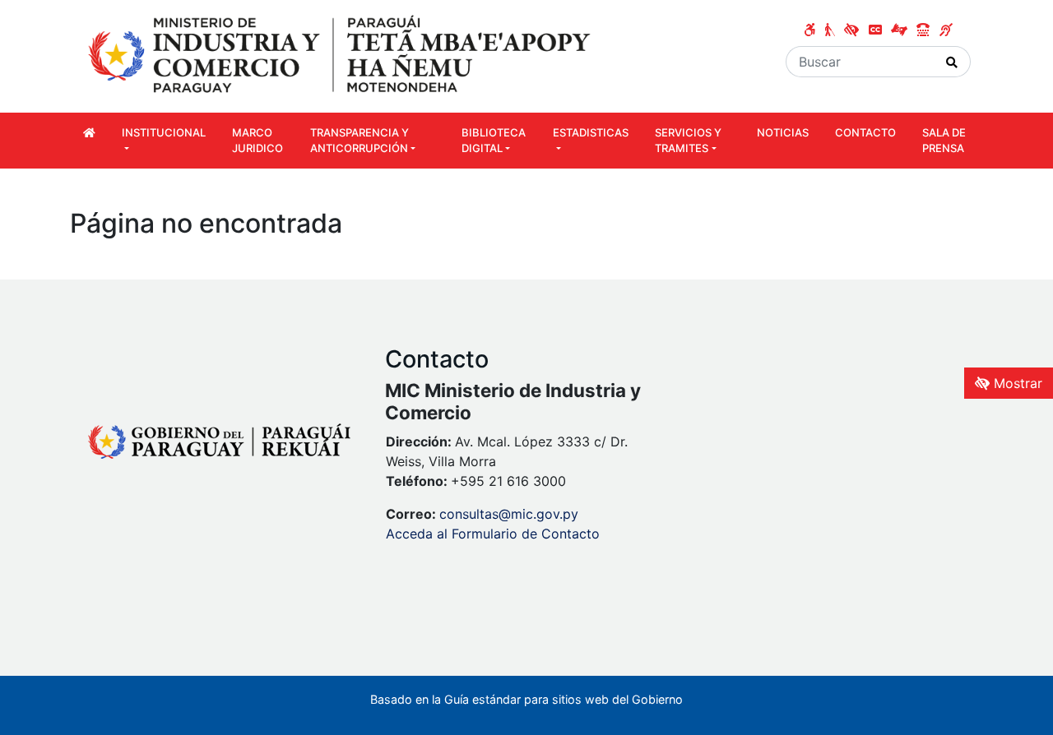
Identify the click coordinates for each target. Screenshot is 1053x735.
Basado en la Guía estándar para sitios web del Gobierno (526, 699)
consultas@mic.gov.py (508, 514)
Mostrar (1016, 383)
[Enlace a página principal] (341, 55)
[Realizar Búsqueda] (952, 61)
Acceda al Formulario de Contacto (493, 533)
